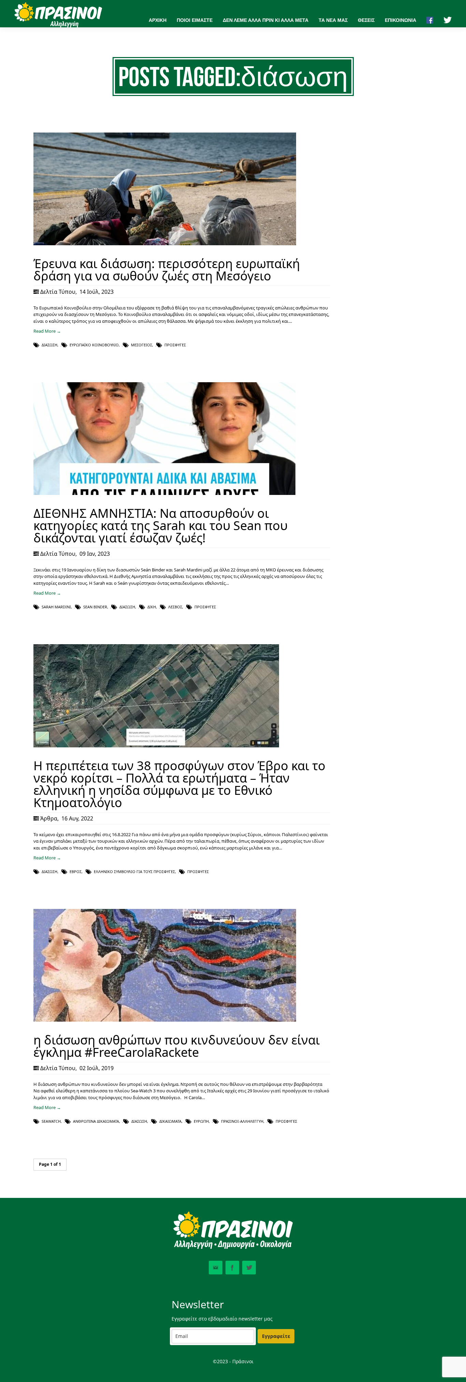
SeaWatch (51, 1121)
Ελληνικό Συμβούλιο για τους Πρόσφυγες (134, 871)
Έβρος (76, 871)
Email (215, 1267)
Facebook (232, 1267)
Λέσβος (175, 606)
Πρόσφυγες (175, 344)
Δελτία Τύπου (57, 291)
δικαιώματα (170, 1121)
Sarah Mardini (56, 606)
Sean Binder (95, 606)
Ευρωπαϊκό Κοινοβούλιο (94, 344)
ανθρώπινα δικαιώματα (96, 1121)
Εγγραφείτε (276, 1336)
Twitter (249, 1267)
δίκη (151, 606)
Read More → (47, 331)
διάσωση (49, 344)
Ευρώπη (201, 1121)
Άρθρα (48, 818)
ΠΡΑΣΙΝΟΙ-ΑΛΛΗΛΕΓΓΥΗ (242, 1121)
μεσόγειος (141, 344)
